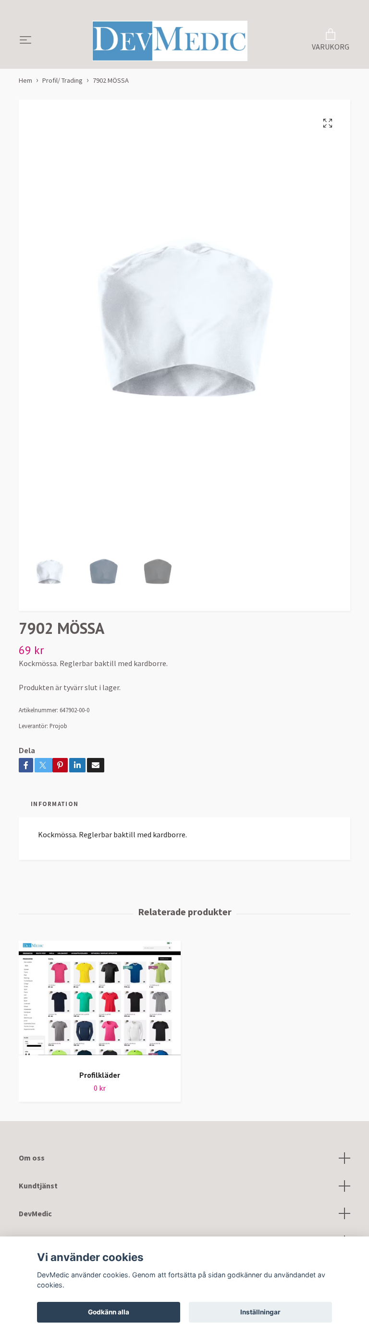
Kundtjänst (38, 1185)
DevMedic (35, 1213)
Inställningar (260, 1312)
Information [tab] (54, 803)
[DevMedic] (170, 41)
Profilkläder (99, 1075)
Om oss (32, 1157)
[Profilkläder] (100, 1001)
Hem (25, 80)
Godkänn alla (108, 1312)
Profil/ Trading (62, 80)
